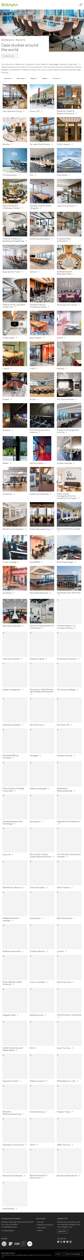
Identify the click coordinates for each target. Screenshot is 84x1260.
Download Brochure (9, 56)
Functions (56, 78)
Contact (41, 1222)
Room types (20, 78)
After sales (42, 1227)
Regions (33, 78)
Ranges (44, 78)
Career (40, 1230)
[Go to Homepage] (9, 4)
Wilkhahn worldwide (45, 1225)
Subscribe (62, 1231)
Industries (7, 78)
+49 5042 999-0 (8, 1231)
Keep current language (73, 1254)
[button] (81, 4)
